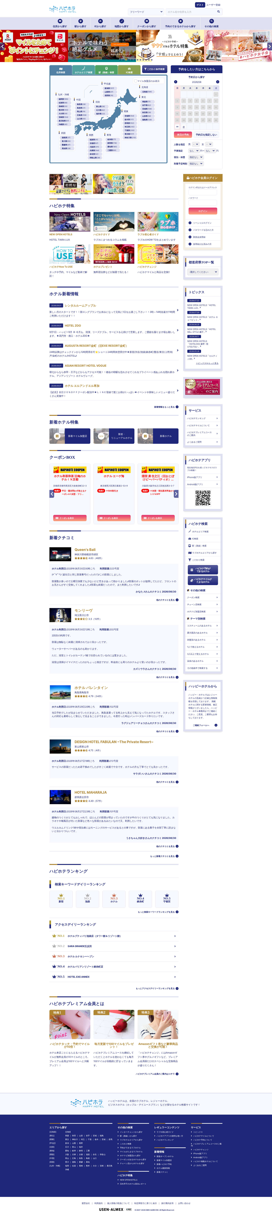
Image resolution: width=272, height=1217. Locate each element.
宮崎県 (63, 117)
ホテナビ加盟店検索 (196, 611)
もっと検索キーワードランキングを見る (156, 912)
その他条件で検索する (197, 668)
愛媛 (81, 1162)
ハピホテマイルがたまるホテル (202, 580)
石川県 (100, 110)
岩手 (88, 1135)
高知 (88, 1162)
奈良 (95, 1154)
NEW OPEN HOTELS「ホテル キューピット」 (202, 316)
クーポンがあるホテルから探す (133, 1159)
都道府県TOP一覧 (201, 262)
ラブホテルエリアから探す (204, 552)
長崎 (81, 1166)
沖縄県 (63, 124)
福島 (102, 1135)
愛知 (67, 1150)
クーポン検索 (193, 597)
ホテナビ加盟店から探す (130, 1155)
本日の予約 (183, 134)
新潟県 (109, 88)
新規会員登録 (199, 237)
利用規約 (98, 1203)
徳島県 (66, 137)
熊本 (88, 1166)
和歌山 (102, 1154)
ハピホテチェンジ (200, 1149)
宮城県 (147, 109)
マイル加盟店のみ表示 (148, 81)
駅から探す (80, 26)
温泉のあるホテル (195, 661)
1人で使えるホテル (195, 647)
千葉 (90, 1139)
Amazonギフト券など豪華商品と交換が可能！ (158, 1045)
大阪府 (94, 147)
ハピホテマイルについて (198, 425)
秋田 (74, 1135)
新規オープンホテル (165, 1156)
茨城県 (129, 116)
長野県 (109, 95)
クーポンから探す (146, 26)
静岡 (81, 1150)
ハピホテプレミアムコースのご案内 (199, 433)
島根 (88, 1158)
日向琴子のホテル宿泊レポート (133, 1184)
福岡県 (63, 99)
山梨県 (109, 92)
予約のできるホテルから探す (180, 26)
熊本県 (63, 110)
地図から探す (122, 26)
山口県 (81, 119)
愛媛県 (66, 145)
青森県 (146, 102)
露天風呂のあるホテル (197, 632)
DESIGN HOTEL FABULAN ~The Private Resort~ (114, 742)
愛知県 (112, 147)
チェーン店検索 (194, 604)
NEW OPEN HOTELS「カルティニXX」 (202, 355)
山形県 (146, 116)
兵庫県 (94, 150)
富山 (74, 1147)
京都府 (94, 143)
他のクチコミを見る (165, 600)
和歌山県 (95, 158)
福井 (81, 1147)
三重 (88, 1150)
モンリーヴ (84, 610)
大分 (95, 1166)
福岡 (67, 1166)
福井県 (100, 114)
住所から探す (60, 26)
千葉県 (129, 130)
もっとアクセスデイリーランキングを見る (155, 988)
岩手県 (146, 105)
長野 (81, 1143)
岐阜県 (112, 139)
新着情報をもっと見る (164, 407)
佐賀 (74, 1166)
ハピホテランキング (196, 418)
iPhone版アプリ (194, 477)
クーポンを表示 (67, 518)
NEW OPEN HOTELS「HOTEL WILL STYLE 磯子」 (201, 328)
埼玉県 (129, 127)
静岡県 (112, 143)
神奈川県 (130, 137)
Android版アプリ (195, 484)
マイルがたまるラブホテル (131, 1151)
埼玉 (83, 1139)
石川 (67, 1147)
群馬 (110, 1139)
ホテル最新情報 (163, 1168)
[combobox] (190, 11)
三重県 (112, 150)
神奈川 (75, 1139)
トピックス (196, 292)
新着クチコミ (162, 1172)
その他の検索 (211, 26)
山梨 (74, 1143)
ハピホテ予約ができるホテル (203, 570)
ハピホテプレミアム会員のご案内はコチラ (155, 1074)
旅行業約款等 (167, 1203)
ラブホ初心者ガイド (165, 1132)
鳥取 (81, 1158)
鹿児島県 (64, 121)
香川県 (66, 141)
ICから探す (100, 26)
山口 (95, 1158)
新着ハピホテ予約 (164, 1164)
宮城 (95, 1135)
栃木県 (129, 119)
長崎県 (63, 106)
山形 (81, 1135)
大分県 (63, 113)
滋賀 (88, 1154)
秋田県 (146, 112)
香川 (67, 1162)
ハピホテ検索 (198, 523)
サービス (195, 410)
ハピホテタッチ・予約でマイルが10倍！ (70, 1045)
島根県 (81, 108)
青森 (67, 1135)
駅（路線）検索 (106, 72)
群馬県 (129, 123)
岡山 (67, 1158)
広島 (74, 1158)
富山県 (100, 106)
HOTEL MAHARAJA (91, 792)
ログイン (202, 211)
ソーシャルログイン (202, 223)
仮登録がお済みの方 (202, 244)
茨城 (103, 1139)
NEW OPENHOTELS (128, 1180)
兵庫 (74, 1154)
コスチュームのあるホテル (199, 625)
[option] (177, 94)
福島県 (147, 120)
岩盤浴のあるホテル (196, 639)
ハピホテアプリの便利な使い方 (170, 1136)
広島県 (81, 115)
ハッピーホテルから (203, 686)
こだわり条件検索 (156, 69)
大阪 (67, 1154)
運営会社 (86, 1203)
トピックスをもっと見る (207, 363)
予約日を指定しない (206, 134)
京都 (81, 1154)
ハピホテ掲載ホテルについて (205, 1161)
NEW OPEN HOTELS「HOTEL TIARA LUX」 (201, 304)
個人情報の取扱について (118, 1203)
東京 (67, 1139)
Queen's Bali (85, 550)
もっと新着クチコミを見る (162, 856)
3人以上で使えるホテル (198, 654)
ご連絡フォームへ (201, 725)
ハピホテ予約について (202, 1140)
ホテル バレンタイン (91, 688)
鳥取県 (81, 104)
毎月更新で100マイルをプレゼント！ (114, 1045)
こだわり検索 (198, 560)
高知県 (66, 148)
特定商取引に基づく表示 (145, 1203)
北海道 (147, 92)
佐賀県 (63, 103)
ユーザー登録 (213, 4)
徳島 (74, 1162)
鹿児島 (109, 1166)
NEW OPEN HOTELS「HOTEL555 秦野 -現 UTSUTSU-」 (197, 341)
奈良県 (94, 154)
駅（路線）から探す (128, 1136)
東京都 (129, 134)
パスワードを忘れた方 (203, 230)
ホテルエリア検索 (83, 72)
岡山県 (81, 111)
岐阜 (74, 1150)
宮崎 (102, 1166)
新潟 (67, 1143)
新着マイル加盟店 (164, 1160)
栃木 (97, 1139)
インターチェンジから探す (131, 1132)
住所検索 (60, 72)
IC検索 (129, 72)
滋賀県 (94, 140)
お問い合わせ (184, 1203)
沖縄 (67, 1169)
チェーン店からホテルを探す (132, 1163)
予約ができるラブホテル (130, 1147)
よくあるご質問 (194, 442)
